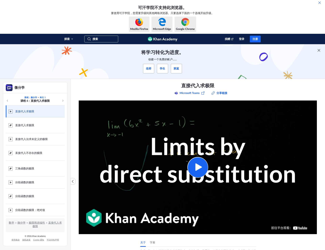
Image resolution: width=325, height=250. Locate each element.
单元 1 (43, 97)
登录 (241, 39)
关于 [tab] (143, 242)
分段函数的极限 (24, 182)
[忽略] (319, 2)
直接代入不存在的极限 (28, 153)
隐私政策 (26, 240)
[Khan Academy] (162, 39)
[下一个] (63, 101)
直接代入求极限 (24, 111)
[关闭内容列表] (73, 181)
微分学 (21, 222)
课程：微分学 (30, 97)
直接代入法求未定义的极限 (31, 139)
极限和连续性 (37, 222)
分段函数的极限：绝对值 (30, 210)
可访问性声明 (53, 240)
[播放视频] (198, 167)
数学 (11, 222)
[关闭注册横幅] (319, 50)
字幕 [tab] (152, 242)
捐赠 (227, 39)
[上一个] (7, 101)
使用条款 (16, 240)
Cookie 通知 (38, 240)
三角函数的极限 (24, 168)
